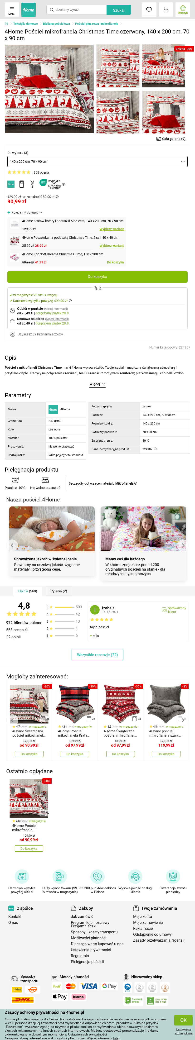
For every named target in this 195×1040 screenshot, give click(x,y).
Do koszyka (115, 262)
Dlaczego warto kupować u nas (97, 944)
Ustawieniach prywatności (87, 1034)
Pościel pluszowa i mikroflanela (96, 23)
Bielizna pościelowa (56, 23)
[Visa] (89, 986)
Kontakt (14, 916)
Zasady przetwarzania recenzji (158, 940)
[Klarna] (78, 997)
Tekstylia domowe (25, 23)
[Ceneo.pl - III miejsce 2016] (165, 987)
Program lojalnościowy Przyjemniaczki (90, 924)
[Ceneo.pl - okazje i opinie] (127, 987)
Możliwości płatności (88, 938)
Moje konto (142, 916)
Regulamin (80, 956)
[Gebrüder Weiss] (32, 990)
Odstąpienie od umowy (152, 934)
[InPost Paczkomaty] (17, 990)
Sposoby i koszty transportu (94, 932)
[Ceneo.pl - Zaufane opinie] (133, 1001)
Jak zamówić (82, 916)
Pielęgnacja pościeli (87, 962)
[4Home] (8, 24)
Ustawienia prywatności (91, 950)
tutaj (116, 1038)
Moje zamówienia (148, 922)
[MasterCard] (71, 986)
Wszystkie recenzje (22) (97, 655)
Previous (12, 545)
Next (183, 545)
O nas (13, 922)
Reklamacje (143, 928)
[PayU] (57, 986)
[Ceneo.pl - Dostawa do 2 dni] (157, 1001)
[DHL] (23, 1000)
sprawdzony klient (177, 610)
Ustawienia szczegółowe (183, 1031)
